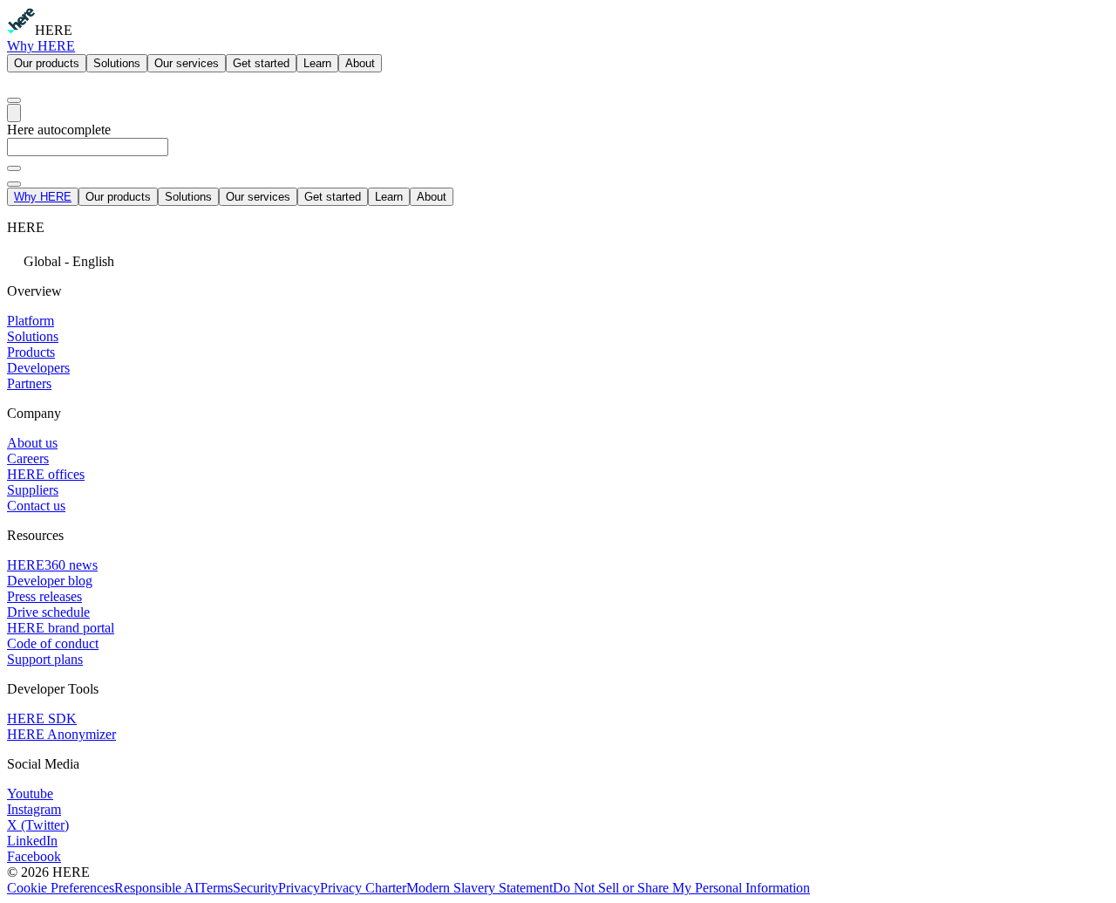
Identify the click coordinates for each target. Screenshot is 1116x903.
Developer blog (49, 580)
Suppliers (32, 489)
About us (32, 442)
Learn (317, 63)
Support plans (45, 659)
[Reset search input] (14, 168)
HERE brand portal (60, 627)
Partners (29, 383)
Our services (186, 63)
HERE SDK (42, 718)
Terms (216, 887)
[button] (558, 260)
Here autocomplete (59, 129)
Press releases (44, 596)
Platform (30, 320)
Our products (46, 63)
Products (31, 352)
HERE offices (46, 474)
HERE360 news (52, 565)
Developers (38, 367)
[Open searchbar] (14, 100)
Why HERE (41, 45)
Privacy (299, 887)
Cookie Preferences (60, 887)
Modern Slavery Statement (479, 887)
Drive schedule (48, 612)
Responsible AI (156, 887)
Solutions (116, 63)
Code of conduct (53, 643)
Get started (261, 63)
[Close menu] (14, 184)
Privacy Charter (363, 887)
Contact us (36, 505)
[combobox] (558, 155)
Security (255, 887)
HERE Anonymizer (61, 734)
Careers (28, 458)
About (360, 63)
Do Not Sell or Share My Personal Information (681, 887)
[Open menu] (14, 113)
